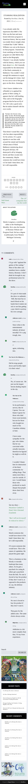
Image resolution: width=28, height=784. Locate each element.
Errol (14, 341)
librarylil (7, 729)
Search (3, 649)
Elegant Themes (11, 782)
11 (12, 21)
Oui (10, 499)
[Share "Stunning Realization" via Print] (17, 183)
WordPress (23, 782)
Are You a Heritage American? (10, 694)
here (12, 65)
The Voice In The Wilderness (16, 357)
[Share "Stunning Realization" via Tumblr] (14, 180)
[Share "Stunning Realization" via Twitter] (8, 180)
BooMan (14, 18)
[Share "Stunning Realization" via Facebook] (5, 180)
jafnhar (6, 745)
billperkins (15, 622)
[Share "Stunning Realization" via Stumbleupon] (11, 183)
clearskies (7, 737)
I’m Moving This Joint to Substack (11, 690)
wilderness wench (17, 318)
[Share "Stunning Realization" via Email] (14, 183)
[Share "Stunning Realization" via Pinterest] (17, 180)
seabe (10, 259)
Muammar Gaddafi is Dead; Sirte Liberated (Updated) (16, 510)
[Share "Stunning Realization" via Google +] (11, 180)
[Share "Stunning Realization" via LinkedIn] (20, 180)
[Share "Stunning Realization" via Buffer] (23, 180)
